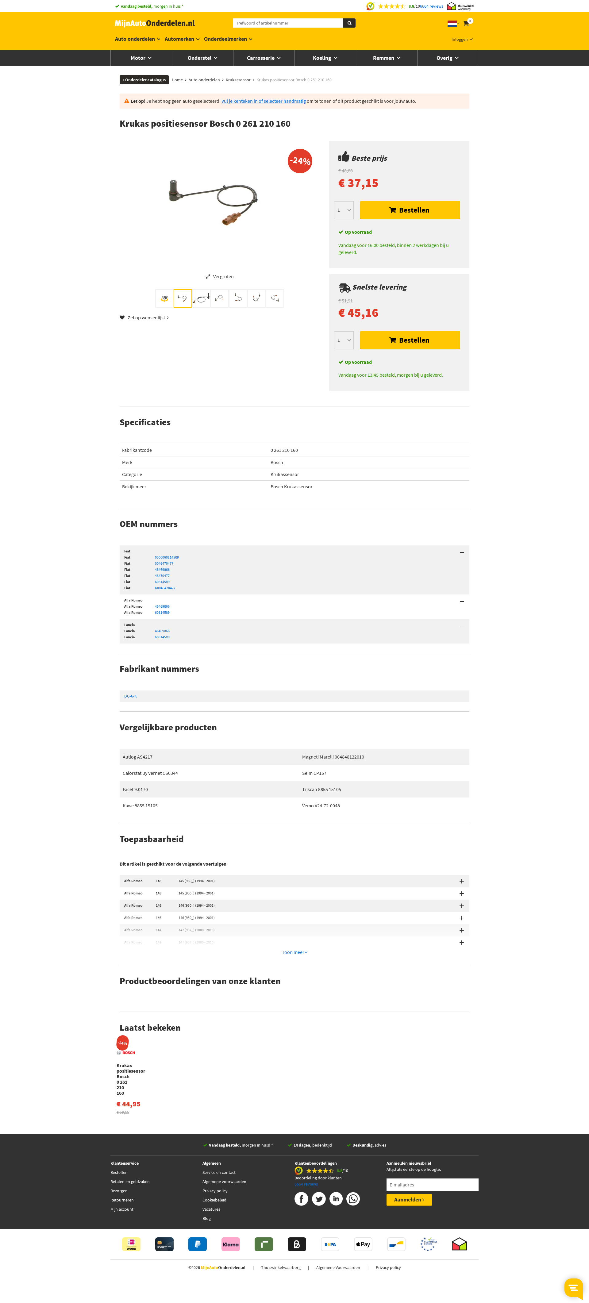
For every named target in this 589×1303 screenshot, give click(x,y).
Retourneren (122, 1200)
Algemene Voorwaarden (338, 1267)
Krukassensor (285, 474)
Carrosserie (261, 57)
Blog (206, 1218)
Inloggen (460, 39)
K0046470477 (165, 588)
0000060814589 (167, 557)
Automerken (179, 38)
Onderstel (200, 57)
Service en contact (219, 1172)
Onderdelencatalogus (145, 80)
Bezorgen (119, 1190)
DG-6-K (130, 696)
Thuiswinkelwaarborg (281, 1267)
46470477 (162, 575)
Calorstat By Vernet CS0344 (150, 773)
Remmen (384, 57)
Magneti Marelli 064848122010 (333, 757)
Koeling (323, 57)
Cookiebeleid (214, 1200)
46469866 (162, 569)
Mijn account (121, 1209)
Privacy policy (215, 1190)
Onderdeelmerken (225, 38)
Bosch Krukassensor (292, 486)
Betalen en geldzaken (130, 1181)
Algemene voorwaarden (224, 1181)
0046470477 (164, 563)
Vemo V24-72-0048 (321, 805)
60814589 (162, 581)
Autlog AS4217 (137, 757)
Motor (139, 57)
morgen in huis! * (241, 1145)
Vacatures (211, 1209)
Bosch (277, 462)
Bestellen (413, 210)
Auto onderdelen (135, 38)
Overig (445, 57)
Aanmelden (408, 1199)
